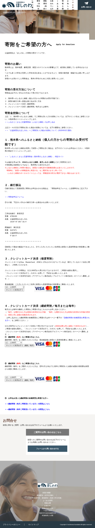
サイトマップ (33, 525)
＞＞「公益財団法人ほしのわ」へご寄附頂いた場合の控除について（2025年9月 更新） (39, 130)
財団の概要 (32, 5)
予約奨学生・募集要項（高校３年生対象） (45, 5)
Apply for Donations (65, 44)
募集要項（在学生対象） (38, 5)
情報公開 (63, 5)
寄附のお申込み (73, 5)
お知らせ (68, 5)
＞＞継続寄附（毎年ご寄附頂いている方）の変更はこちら (27, 409)
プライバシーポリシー (11, 525)
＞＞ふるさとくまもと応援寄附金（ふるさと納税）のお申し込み (30, 122)
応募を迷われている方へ (51, 5)
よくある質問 (57, 5)
